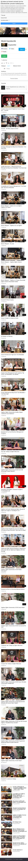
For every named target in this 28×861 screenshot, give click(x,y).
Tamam (14, 23)
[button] (5, 35)
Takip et (22, 49)
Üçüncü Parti (4, 17)
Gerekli (3, 15)
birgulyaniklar (12, 45)
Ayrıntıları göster (4, 20)
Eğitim (8, 66)
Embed (4, 56)
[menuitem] (19, 35)
